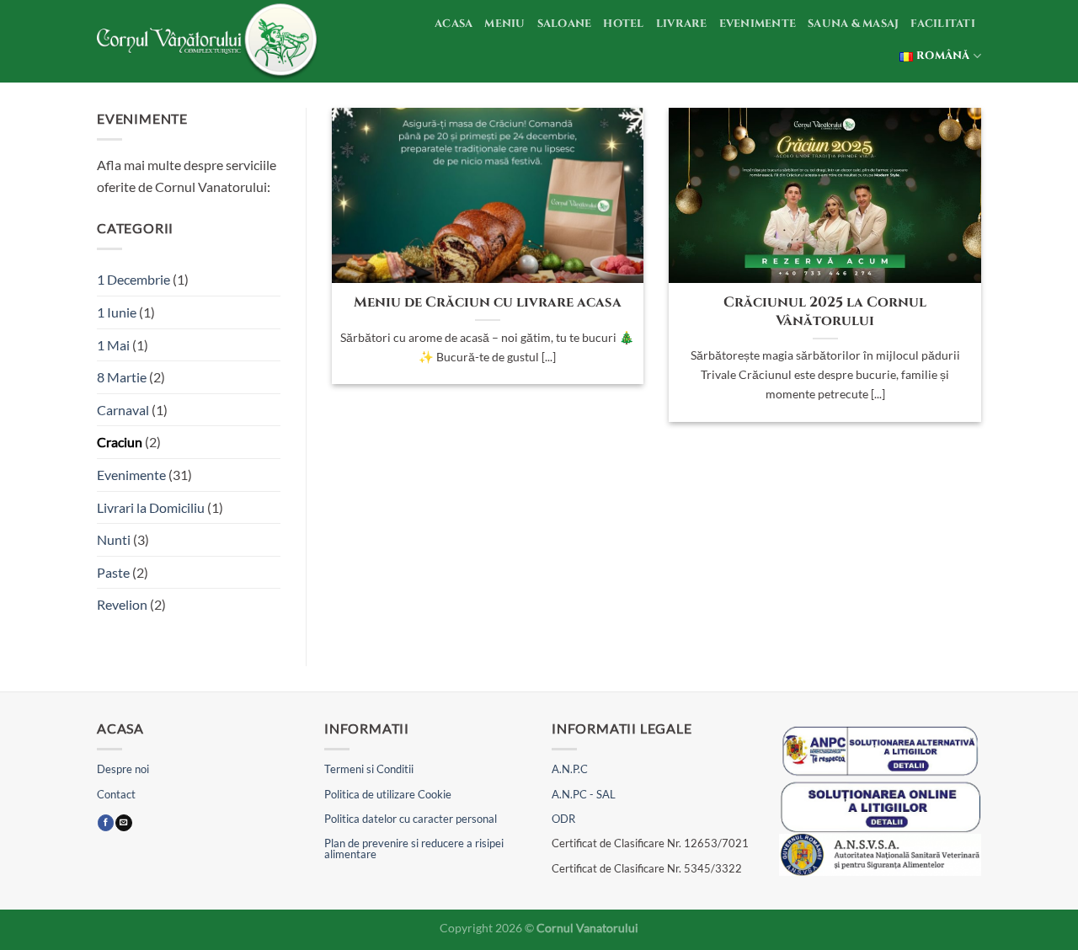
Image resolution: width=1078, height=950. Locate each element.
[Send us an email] (123, 823)
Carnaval (123, 410)
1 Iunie (116, 312)
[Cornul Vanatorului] (210, 41)
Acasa (453, 24)
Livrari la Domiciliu (151, 507)
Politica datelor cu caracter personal (410, 818)
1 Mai (113, 345)
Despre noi (123, 769)
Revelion (122, 604)
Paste (113, 572)
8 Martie (122, 377)
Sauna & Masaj (853, 24)
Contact (116, 794)
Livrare (681, 24)
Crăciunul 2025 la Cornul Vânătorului (824, 312)
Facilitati (942, 24)
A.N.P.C (570, 769)
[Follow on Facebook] (106, 823)
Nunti (114, 539)
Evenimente (758, 24)
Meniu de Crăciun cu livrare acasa (488, 303)
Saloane (564, 24)
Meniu (504, 24)
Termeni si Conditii (369, 769)
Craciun (119, 442)
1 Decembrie (133, 279)
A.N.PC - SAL (584, 794)
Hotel (623, 24)
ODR (563, 818)
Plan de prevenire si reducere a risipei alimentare (414, 848)
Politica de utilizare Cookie (387, 794)
